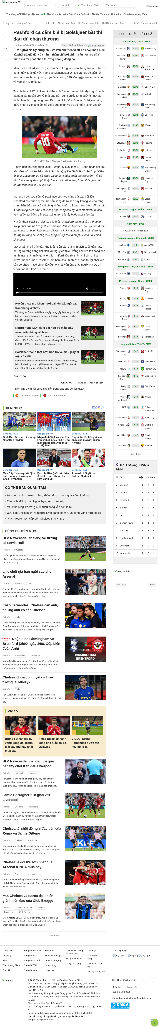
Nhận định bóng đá (54, 955)
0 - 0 (136, 407)
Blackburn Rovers (122, 78)
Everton (123, 306)
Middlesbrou (150, 55)
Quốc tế (85, 14)
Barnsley (123, 66)
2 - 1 (135, 252)
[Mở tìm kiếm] (134, 5)
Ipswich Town (123, 116)
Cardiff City (121, 48)
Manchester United (29, 395)
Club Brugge (24, 912)
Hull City (148, 150)
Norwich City (150, 48)
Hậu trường (50, 965)
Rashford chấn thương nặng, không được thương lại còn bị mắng (48, 495)
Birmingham (20, 655)
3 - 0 (136, 288)
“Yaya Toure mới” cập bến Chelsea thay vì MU (36, 518)
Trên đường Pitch (90, 5)
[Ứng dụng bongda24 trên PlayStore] (133, 955)
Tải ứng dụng (120, 950)
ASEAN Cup (23, 14)
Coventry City (149, 180)
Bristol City (150, 351)
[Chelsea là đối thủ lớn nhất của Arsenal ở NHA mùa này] (85, 872)
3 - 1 (135, 273)
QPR (124, 407)
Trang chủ (7, 950)
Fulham (123, 216)
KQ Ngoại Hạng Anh (88, 23)
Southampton (121, 136)
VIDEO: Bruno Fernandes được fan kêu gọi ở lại (85, 742)
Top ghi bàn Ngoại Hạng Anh (143, 23)
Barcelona (8, 912)
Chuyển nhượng (132, 14)
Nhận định (116, 14)
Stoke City (122, 150)
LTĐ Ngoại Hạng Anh (64, 23)
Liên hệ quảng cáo (96, 971)
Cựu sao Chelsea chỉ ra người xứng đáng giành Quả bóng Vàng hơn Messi (54, 512)
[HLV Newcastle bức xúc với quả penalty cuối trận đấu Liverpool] (85, 771)
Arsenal (18, 583)
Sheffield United (149, 78)
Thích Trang (120, 585)
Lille (29, 583)
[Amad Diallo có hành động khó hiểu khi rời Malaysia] (54, 725)
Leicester (149, 115)
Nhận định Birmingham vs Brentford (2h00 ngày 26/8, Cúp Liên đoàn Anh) (31, 643)
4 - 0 (135, 245)
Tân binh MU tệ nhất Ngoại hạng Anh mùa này (36, 501)
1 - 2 (136, 435)
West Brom (121, 273)
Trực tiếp (6, 970)
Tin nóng (11, 14)
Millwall (148, 94)
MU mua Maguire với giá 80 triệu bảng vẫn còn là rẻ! (39, 507)
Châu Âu (57, 14)
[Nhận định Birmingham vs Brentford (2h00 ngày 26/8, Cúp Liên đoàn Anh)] (85, 649)
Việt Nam (35, 14)
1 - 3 (136, 361)
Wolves (148, 125)
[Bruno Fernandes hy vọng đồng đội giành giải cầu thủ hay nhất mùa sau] (20, 725)
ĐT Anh (46, 23)
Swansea (122, 425)
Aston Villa (149, 245)
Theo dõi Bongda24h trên (75, 45)
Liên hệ (117, 987)
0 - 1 (136, 326)
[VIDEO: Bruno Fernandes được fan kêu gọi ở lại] (87, 725)
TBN (49, 14)
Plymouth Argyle (122, 180)
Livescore (49, 970)
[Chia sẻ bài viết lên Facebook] (5, 35)
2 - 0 (136, 298)
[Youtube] (153, 980)
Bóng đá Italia (30, 970)
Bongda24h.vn (143, 998)
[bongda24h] (4, 14)
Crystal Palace (148, 307)
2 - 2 (135, 259)
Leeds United (147, 200)
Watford (123, 167)
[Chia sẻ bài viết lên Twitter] (5, 41)
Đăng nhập (152, 6)
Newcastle (18, 550)
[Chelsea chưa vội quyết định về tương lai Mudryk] (85, 687)
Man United (150, 298)
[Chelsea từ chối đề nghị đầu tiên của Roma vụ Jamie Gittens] (85, 838)
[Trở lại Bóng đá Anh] (5, 62)
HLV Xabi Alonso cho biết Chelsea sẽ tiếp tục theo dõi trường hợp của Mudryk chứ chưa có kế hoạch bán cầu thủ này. (31, 698)
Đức (71, 14)
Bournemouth (150, 252)
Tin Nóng (6, 955)
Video (145, 14)
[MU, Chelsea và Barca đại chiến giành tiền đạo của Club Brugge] (85, 906)
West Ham (149, 136)
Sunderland (150, 316)
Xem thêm (54, 935)
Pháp (77, 14)
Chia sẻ (152, 585)
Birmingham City (121, 190)
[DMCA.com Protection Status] (120, 1008)
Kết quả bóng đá (74, 958)
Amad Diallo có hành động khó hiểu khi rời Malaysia (52, 742)
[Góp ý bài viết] (5, 55)
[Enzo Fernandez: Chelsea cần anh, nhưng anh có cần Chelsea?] (85, 615)
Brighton (122, 245)
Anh (43, 14)
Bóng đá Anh (30, 955)
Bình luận (105, 14)
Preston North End (122, 398)
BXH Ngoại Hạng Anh (113, 23)
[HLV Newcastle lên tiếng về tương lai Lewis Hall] (85, 548)
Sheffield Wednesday (121, 127)
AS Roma (32, 840)
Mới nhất (65, 5)
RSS (113, 980)
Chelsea (18, 617)
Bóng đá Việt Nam (33, 950)
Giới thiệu (91, 950)
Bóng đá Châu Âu (32, 960)
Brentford (35, 655)
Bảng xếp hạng (73, 963)
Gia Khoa (66, 382)
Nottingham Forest (121, 200)
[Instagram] (146, 980)
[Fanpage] (139, 980)
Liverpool (19, 773)
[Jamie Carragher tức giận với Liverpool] (85, 805)
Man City (122, 252)
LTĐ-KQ (94, 14)
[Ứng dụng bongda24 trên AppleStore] (144, 955)
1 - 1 (136, 445)
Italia (65, 14)
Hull (121, 515)
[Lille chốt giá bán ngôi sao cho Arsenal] (85, 581)
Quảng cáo (131, 987)
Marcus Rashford (56, 395)
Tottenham (149, 337)
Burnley (147, 273)
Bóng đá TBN (30, 965)
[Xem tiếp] (135, 560)
